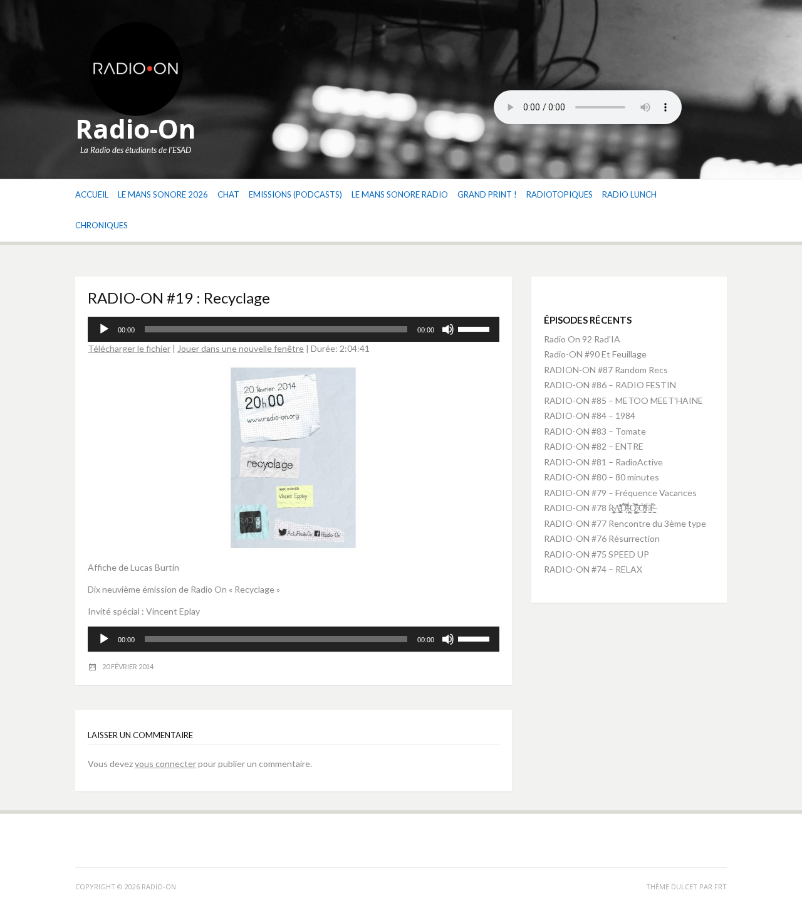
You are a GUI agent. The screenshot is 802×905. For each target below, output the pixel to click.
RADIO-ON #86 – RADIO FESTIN (610, 384)
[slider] (475, 328)
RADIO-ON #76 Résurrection (602, 538)
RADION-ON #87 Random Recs (606, 369)
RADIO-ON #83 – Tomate (595, 431)
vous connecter (165, 763)
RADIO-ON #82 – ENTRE (593, 446)
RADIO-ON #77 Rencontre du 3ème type (625, 523)
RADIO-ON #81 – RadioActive (603, 462)
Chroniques (101, 225)
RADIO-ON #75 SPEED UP (596, 554)
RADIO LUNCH (629, 194)
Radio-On (135, 128)
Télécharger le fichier (129, 348)
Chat (228, 194)
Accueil (91, 194)
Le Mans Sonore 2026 (163, 194)
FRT (720, 886)
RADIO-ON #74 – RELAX (593, 569)
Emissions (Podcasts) (295, 194)
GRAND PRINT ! (487, 194)
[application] (293, 329)
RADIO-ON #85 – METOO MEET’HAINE (623, 400)
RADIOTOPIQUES (559, 194)
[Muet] (448, 329)
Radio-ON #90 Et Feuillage (595, 354)
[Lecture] (104, 329)
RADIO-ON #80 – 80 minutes (601, 477)
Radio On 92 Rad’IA (582, 339)
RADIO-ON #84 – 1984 (589, 415)
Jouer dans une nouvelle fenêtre (240, 348)
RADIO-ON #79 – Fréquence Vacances (620, 492)
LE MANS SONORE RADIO (400, 194)
